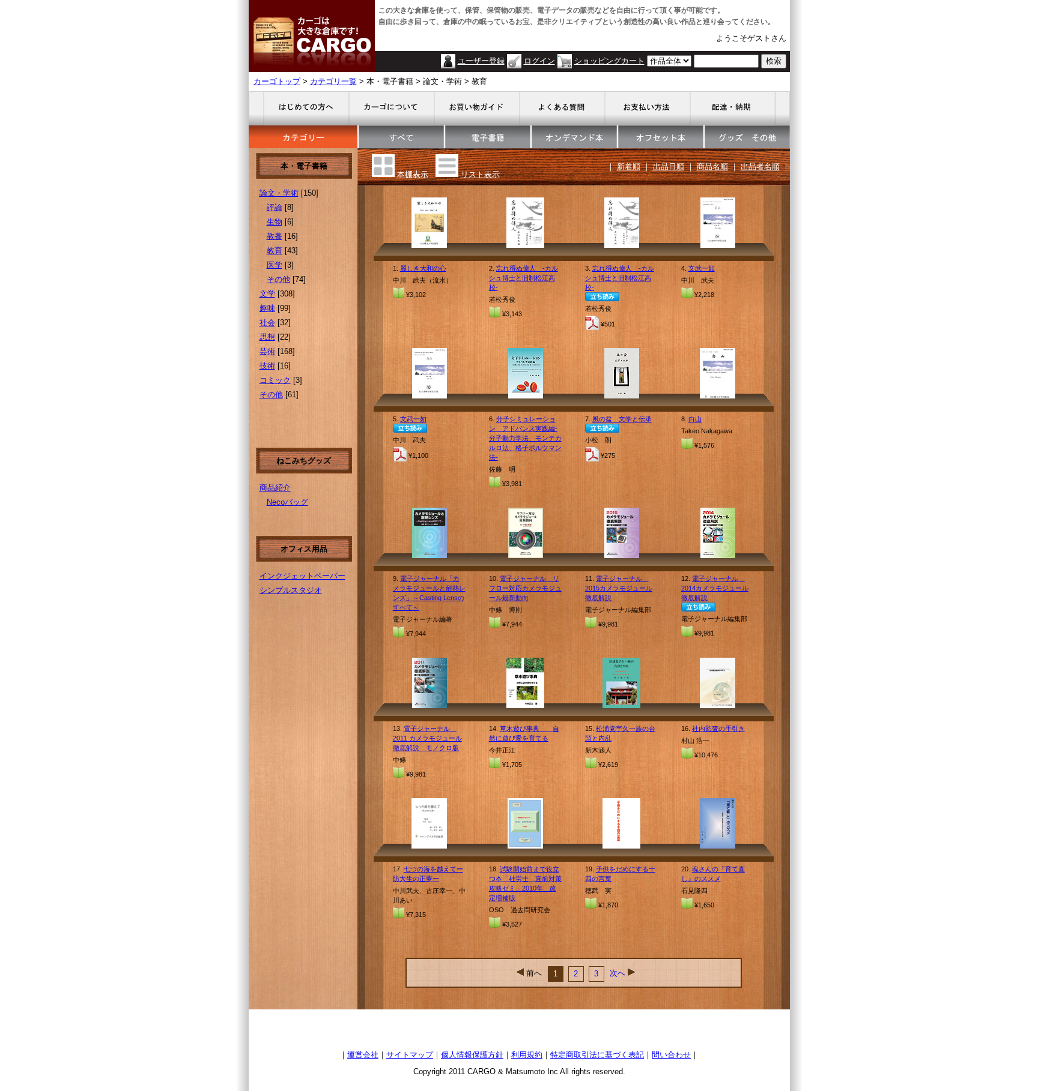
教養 (274, 236)
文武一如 (701, 268)
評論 (274, 207)
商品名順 (712, 166)
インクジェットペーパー (302, 575)
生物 (274, 221)
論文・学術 (279, 192)
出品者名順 (760, 166)
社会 (267, 322)
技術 (267, 365)
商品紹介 (275, 487)
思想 (267, 336)
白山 (695, 418)
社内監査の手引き (718, 728)
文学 (267, 293)
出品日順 (668, 166)
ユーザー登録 (481, 60)
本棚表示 (412, 174)
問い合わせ (671, 1054)
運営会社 (362, 1054)
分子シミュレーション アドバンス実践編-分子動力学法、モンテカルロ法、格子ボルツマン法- (525, 438)
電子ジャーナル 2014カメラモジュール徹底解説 (714, 588)
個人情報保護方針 (472, 1054)
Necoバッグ (287, 501)
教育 (274, 250)
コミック (275, 380)
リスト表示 (480, 174)
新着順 (628, 166)
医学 (274, 264)
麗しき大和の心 (423, 268)
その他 (278, 279)
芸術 (267, 351)
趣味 (267, 308)
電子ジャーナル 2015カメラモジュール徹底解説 (618, 588)
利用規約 (526, 1054)
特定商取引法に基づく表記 (597, 1054)
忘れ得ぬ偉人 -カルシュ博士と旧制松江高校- (523, 278)
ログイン (539, 60)
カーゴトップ (276, 81)
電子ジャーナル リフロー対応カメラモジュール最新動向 (525, 588)
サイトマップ (409, 1054)
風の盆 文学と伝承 (622, 418)
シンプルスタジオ (291, 590)
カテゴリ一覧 (333, 81)
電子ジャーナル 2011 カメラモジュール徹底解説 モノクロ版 (427, 738)
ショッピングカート (609, 60)
